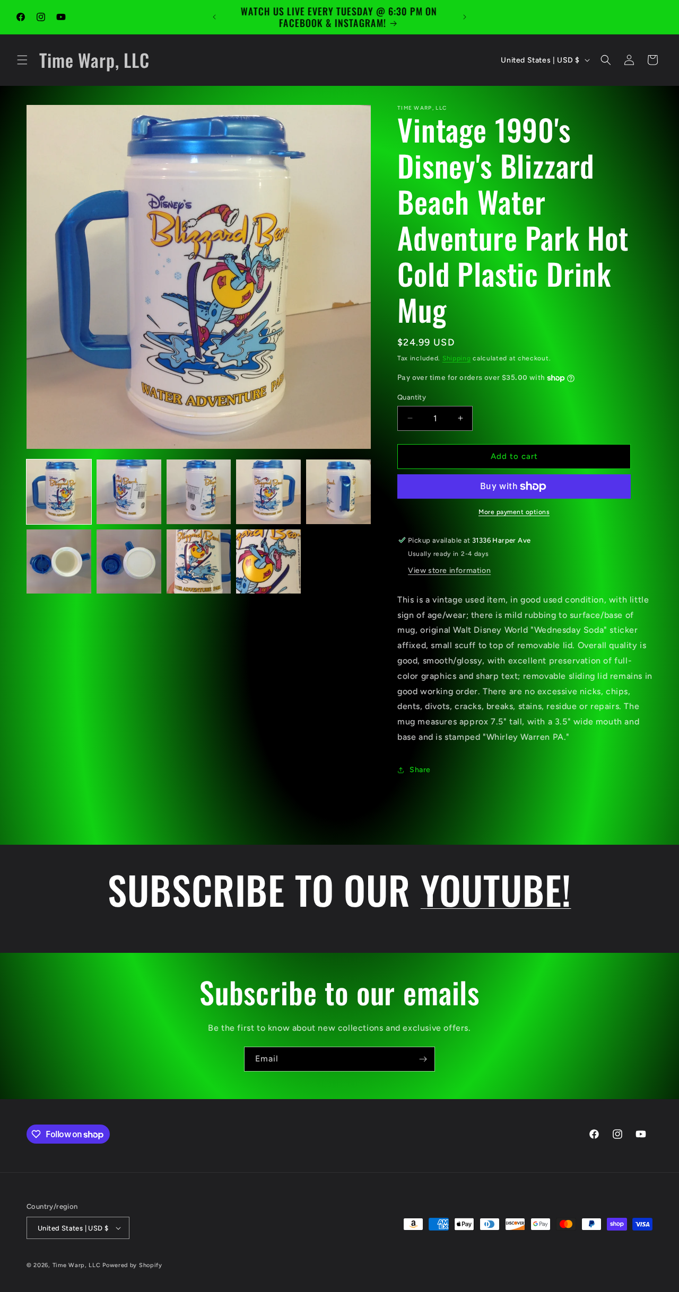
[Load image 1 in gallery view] (59, 491)
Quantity (411, 397)
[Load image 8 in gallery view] (199, 561)
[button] (22, 60)
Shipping (456, 358)
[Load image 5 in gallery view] (338, 491)
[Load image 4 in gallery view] (268, 491)
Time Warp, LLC (77, 1265)
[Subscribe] (422, 1059)
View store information (449, 570)
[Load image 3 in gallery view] (199, 491)
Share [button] (420, 769)
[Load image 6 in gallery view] (59, 561)
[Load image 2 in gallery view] (129, 491)
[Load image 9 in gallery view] (268, 561)
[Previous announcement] (214, 17)
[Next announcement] (464, 17)
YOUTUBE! (496, 889)
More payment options (514, 512)
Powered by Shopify (132, 1265)
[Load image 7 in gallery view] (129, 561)
